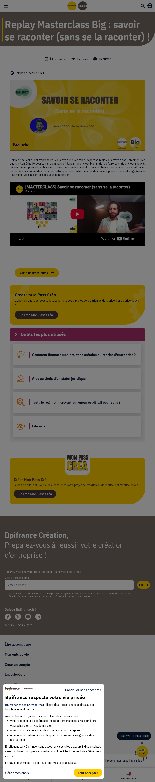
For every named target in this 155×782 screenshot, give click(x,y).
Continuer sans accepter (83, 690)
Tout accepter (88, 773)
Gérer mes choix (17, 773)
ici (74, 763)
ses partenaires (32, 705)
